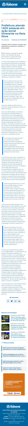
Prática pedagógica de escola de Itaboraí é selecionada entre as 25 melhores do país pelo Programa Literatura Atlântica (13, 355)
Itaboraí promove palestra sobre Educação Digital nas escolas (13, 362)
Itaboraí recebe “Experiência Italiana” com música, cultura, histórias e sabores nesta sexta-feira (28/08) (13, 368)
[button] (25, 4)
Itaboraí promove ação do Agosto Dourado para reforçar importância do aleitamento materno (14, 348)
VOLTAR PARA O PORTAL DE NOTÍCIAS (15, 13)
